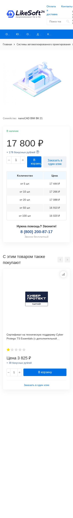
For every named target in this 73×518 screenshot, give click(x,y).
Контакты (66, 6)
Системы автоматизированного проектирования (44, 44)
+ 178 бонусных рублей (21, 152)
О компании (9, 34)
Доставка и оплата (41, 34)
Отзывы (30, 34)
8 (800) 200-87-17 (36, 231)
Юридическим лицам (20, 34)
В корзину (36, 161)
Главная (7, 44)
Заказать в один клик (55, 162)
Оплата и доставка (52, 10)
